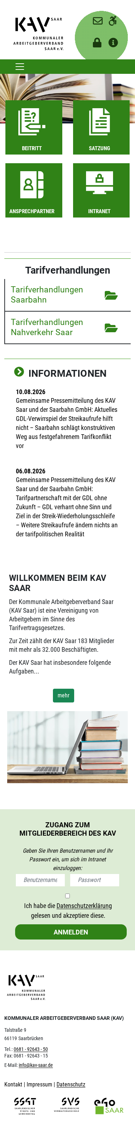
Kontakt (14, 1084)
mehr (63, 695)
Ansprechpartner (31, 211)
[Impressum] (110, 40)
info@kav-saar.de (36, 1065)
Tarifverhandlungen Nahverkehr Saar (47, 327)
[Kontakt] (95, 18)
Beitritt (32, 148)
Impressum (40, 1084)
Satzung (99, 148)
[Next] (19, 373)
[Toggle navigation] (20, 66)
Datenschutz (71, 1084)
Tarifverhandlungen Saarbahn (47, 294)
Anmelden (71, 932)
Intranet (99, 211)
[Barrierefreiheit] (110, 18)
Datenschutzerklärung (84, 905)
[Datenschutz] (95, 40)
